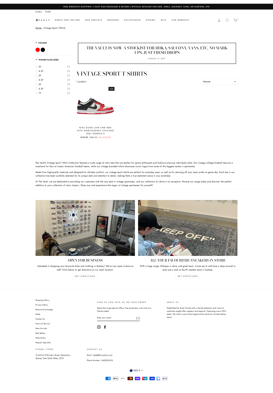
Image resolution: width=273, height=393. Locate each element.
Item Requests (180, 20)
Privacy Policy (42, 304)
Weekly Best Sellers (67, 20)
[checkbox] (54, 66)
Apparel (151, 20)
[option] (136, 6)
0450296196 (107, 360)
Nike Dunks (41, 337)
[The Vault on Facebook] (105, 327)
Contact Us (40, 318)
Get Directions (85, 276)
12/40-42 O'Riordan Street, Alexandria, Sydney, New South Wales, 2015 (53, 357)
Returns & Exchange (44, 309)
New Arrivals (93, 20)
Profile (48, 11)
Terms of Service (43, 323)
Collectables (132, 20)
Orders (39, 11)
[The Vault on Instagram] (99, 327)
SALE (163, 20)
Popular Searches (43, 342)
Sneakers (113, 20)
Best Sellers (40, 333)
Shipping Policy (42, 300)
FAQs (38, 314)
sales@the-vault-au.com (102, 355)
